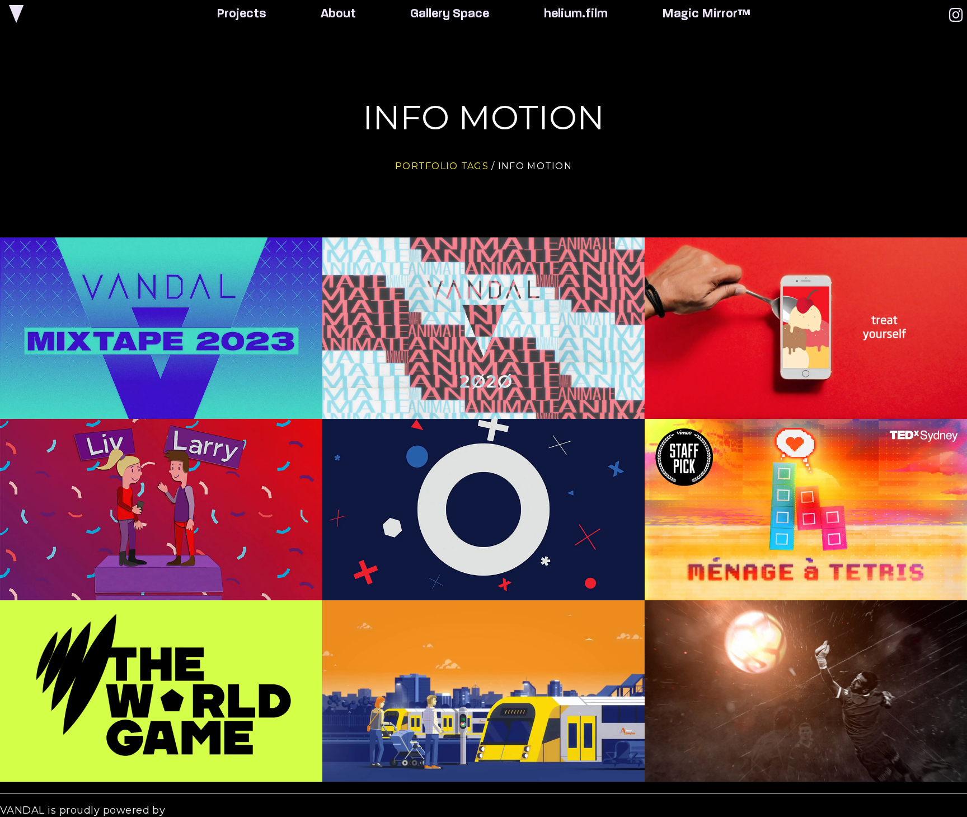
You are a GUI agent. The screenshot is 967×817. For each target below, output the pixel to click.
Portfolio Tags (442, 166)
